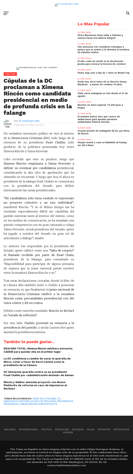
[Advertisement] (37, 46)
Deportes (104, 429)
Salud (91, 429)
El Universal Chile (29, 120)
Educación (62, 429)
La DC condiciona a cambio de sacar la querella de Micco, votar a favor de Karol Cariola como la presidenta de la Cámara (37, 362)
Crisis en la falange (44, 398)
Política (46, 429)
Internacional (28, 429)
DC (59, 398)
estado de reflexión (43, 401)
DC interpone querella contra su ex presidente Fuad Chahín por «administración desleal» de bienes (39, 373)
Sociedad (78, 429)
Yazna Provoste (47, 404)
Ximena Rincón (28, 404)
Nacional (10, 429)
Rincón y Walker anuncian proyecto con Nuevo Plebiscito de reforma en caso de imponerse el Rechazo (35, 385)
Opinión (68, 432)
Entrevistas (121, 429)
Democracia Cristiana (17, 401)
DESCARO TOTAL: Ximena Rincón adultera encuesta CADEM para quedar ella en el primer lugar (38, 350)
